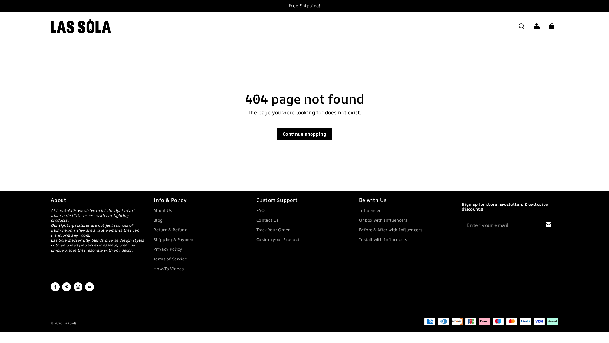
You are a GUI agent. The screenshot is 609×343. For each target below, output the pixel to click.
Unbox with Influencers (383, 220)
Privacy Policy (168, 249)
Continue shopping (304, 134)
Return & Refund (170, 229)
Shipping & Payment (174, 239)
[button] (521, 26)
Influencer (370, 210)
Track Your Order (273, 229)
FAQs (261, 210)
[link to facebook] (55, 290)
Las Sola (69, 323)
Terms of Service (170, 259)
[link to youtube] (89, 290)
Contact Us (267, 220)
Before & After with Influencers (390, 229)
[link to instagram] (78, 290)
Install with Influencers (383, 239)
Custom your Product (277, 239)
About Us (163, 210)
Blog (158, 220)
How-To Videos (169, 269)
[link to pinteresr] (66, 290)
